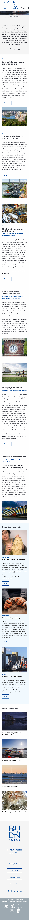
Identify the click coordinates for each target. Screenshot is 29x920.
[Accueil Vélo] (18, 910)
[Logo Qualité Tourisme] (19, 906)
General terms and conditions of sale (12, 901)
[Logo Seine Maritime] (13, 906)
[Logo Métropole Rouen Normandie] (6, 906)
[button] (11, 2)
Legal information (9, 899)
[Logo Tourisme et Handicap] (11, 910)
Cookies (25, 901)
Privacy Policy (19, 899)
